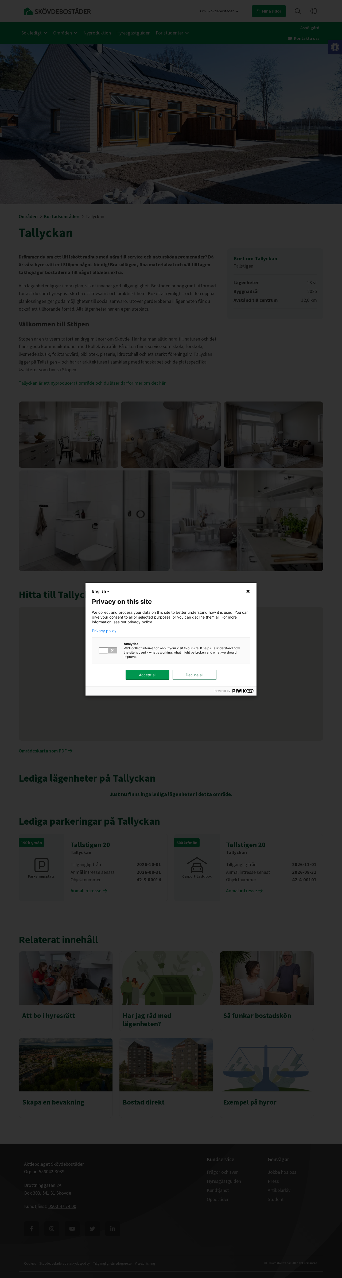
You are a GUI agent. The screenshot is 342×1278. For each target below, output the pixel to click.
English (99, 591)
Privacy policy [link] (104, 631)
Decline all (194, 675)
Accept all (147, 675)
